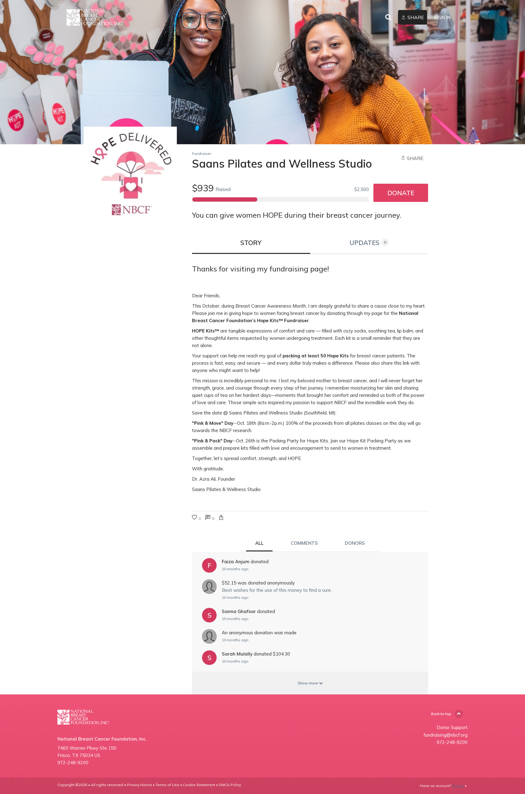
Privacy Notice (139, 784)
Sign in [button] (442, 17)
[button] (221, 518)
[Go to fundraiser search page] (388, 17)
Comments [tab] (304, 543)
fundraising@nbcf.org (446, 735)
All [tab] (259, 543)
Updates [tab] (367, 243)
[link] (95, 17)
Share (415, 158)
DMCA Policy (230, 784)
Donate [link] (400, 193)
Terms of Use (167, 784)
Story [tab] (251, 243)
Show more (308, 683)
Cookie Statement (199, 784)
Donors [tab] (355, 543)
